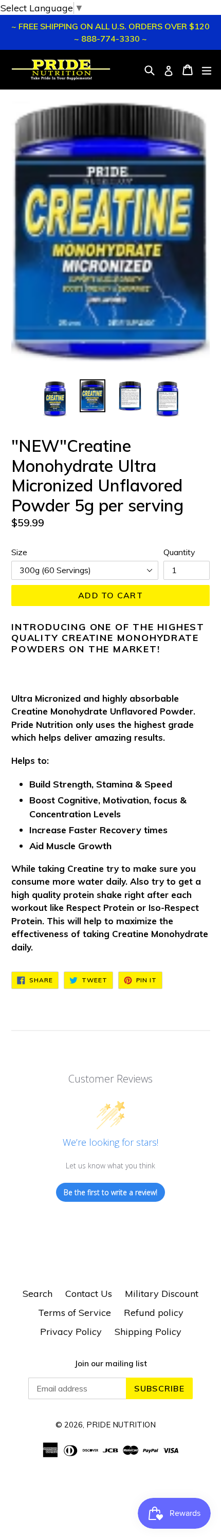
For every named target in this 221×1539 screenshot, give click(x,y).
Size (19, 552)
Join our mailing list (111, 1363)
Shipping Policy (148, 1332)
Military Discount (161, 1293)
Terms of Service (74, 1312)
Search (37, 1293)
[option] (54, 398)
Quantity (179, 552)
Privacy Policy (71, 1332)
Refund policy (153, 1312)
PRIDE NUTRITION (121, 1425)
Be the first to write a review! (110, 1192)
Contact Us (88, 1293)
